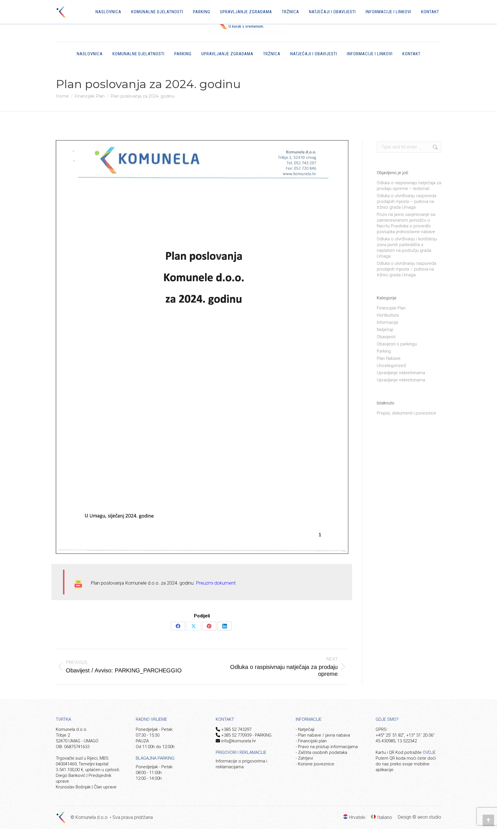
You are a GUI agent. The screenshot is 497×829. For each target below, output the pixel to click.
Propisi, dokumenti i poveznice (406, 413)
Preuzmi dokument (216, 583)
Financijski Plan (391, 308)
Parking (384, 351)
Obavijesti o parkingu (397, 344)
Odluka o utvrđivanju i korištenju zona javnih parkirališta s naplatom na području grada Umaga (407, 247)
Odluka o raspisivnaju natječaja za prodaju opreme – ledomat (409, 185)
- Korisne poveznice (315, 764)
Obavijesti (386, 336)
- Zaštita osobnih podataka (321, 752)
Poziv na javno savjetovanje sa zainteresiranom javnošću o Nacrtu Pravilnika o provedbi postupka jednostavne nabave (406, 223)
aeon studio (429, 817)
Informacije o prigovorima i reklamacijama (241, 763)
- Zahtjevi (304, 758)
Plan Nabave (389, 358)
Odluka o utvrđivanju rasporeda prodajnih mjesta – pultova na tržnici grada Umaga (406, 201)
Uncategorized (391, 365)
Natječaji (385, 329)
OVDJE (429, 752)
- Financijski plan (311, 741)
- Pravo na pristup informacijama (327, 746)
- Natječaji (305, 729)
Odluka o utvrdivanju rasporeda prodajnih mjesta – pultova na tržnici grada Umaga (406, 269)
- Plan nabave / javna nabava (323, 735)
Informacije (387, 322)
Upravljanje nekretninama (401, 372)
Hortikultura (388, 315)
